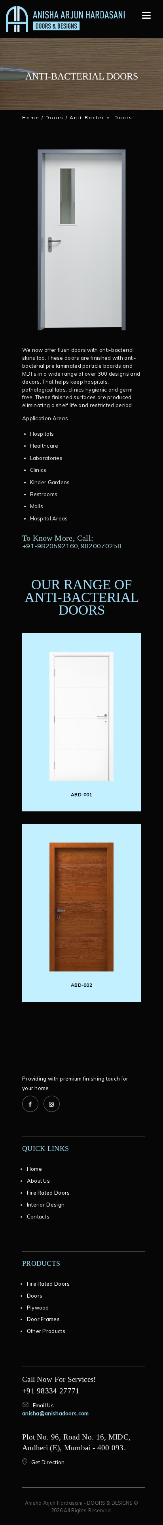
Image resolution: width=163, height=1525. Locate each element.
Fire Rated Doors (48, 1192)
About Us (38, 1181)
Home (31, 117)
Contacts (38, 1216)
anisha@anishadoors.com (55, 1413)
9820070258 (101, 546)
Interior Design (46, 1204)
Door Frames (43, 1319)
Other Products (46, 1331)
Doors (54, 117)
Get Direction (48, 1462)
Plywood (38, 1307)
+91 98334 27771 (51, 1391)
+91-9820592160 (50, 546)
